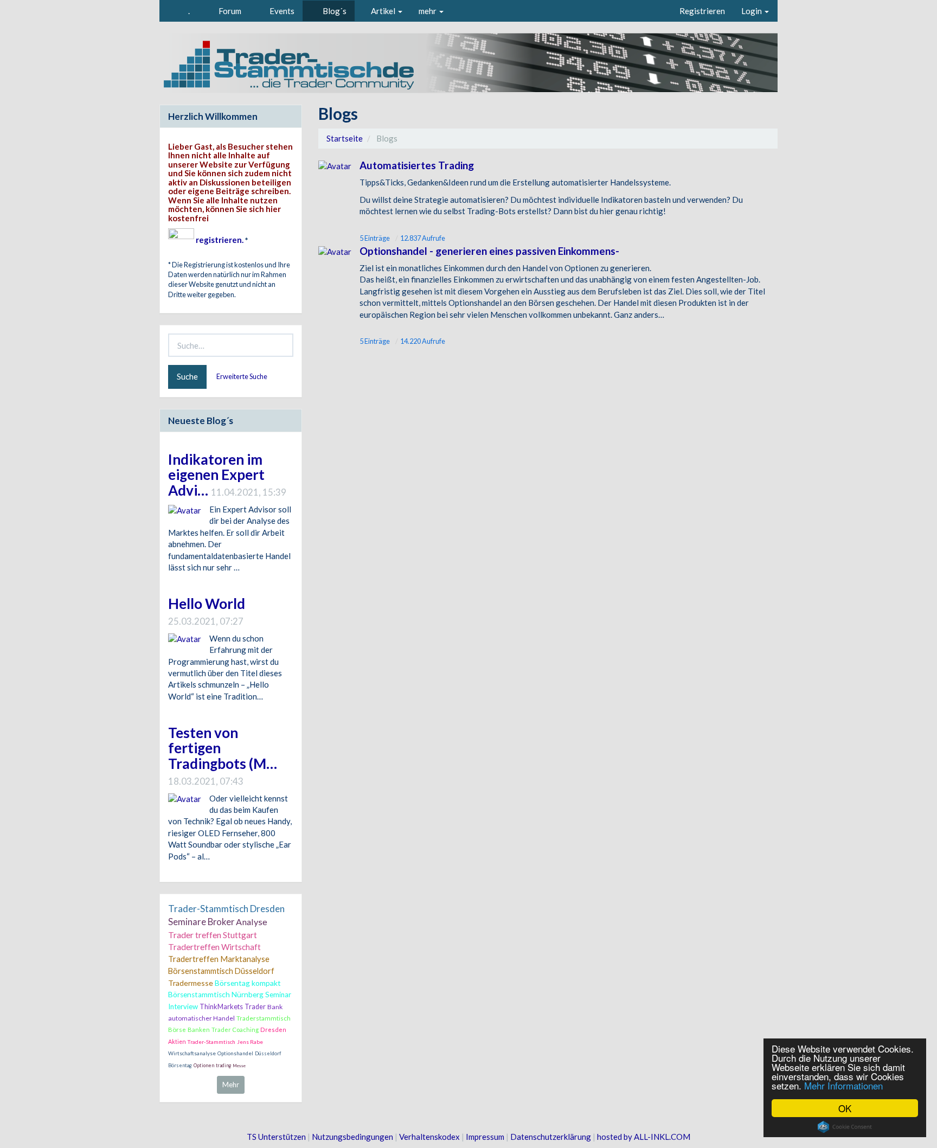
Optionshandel (235, 1053)
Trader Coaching (235, 1029)
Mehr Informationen (843, 1085)
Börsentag (180, 1065)
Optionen (204, 1065)
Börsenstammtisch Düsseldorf (221, 971)
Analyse (251, 921)
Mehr (230, 1084)
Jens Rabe (250, 1041)
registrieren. (219, 240)
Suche (187, 376)
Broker (221, 921)
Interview (183, 1006)
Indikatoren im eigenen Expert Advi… (216, 475)
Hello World (206, 603)
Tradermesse (190, 982)
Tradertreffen (194, 947)
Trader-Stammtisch (211, 1041)
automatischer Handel (201, 1018)
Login (752, 11)
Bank (275, 1007)
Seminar (278, 994)
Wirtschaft (241, 947)
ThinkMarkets (221, 1006)
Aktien (177, 1041)
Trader (255, 1007)
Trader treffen (194, 934)
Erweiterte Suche (242, 376)
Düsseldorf (268, 1053)
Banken (199, 1029)
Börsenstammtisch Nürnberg (216, 994)
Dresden (273, 1029)
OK (844, 1108)
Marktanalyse (244, 959)
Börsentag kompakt (248, 982)
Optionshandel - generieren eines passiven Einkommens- (489, 251)
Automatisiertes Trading (417, 165)
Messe (239, 1065)
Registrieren (702, 11)
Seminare (187, 921)
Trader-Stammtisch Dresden (226, 908)
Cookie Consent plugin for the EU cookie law (845, 1127)
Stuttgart (240, 934)
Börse (177, 1029)
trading (223, 1065)
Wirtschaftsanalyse (192, 1053)
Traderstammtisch (263, 1018)
